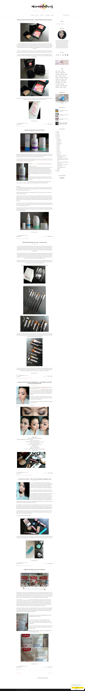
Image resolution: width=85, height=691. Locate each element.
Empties (66, 74)
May (57, 148)
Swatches (57, 87)
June (57, 147)
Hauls (63, 79)
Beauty (20, 238)
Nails (61, 82)
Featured (57, 77)
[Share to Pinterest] (50, 124)
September (58, 143)
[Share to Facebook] (47, 124)
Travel (61, 87)
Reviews (24, 238)
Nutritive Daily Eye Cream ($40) (40, 160)
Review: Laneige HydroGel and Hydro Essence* (62, 103)
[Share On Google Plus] (52, 124)
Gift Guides (66, 77)
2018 (57, 135)
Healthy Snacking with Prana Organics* (34, 569)
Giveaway (57, 79)
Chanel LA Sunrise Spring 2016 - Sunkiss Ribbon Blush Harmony (34, 19)
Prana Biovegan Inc (25, 599)
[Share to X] (48, 124)
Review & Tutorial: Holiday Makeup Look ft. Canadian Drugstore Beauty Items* (63, 123)
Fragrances (61, 77)
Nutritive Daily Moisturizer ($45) (27, 161)
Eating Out (62, 74)
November (58, 140)
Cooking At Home (62, 72)
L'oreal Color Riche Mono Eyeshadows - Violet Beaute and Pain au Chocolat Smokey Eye (34, 383)
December (58, 139)
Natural (65, 82)
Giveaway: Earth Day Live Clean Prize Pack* (64, 115)
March (58, 151)
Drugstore (23, 565)
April (58, 150)
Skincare (27, 238)
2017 (57, 136)
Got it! (77, 687)
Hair (60, 79)
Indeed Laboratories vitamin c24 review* (63, 111)
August (58, 144)
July (57, 146)
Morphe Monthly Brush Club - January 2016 (34, 242)
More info (78, 685)
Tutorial (30, 565)
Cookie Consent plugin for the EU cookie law (77, 689)
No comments (18, 236)
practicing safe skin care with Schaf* (34, 130)
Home (65, 79)
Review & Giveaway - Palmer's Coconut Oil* (63, 119)
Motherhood (58, 82)
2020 (57, 132)
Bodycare (57, 72)
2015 (57, 169)
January (58, 154)
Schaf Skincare (35, 163)
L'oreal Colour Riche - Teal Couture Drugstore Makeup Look (34, 479)
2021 (57, 131)
